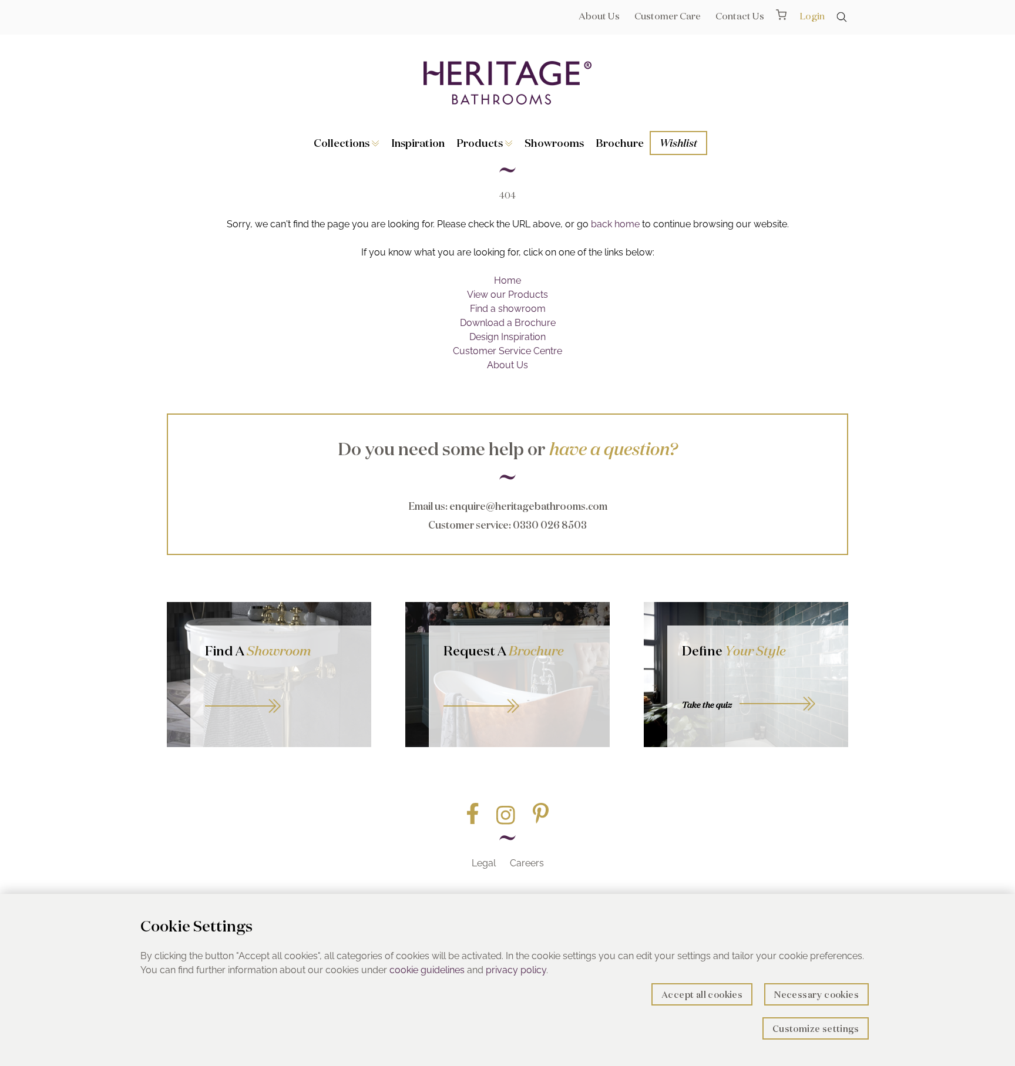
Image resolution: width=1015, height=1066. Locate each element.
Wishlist (678, 143)
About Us (599, 16)
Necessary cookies (816, 994)
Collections (343, 143)
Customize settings (815, 1028)
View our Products (507, 294)
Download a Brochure (508, 322)
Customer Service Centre (507, 351)
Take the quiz (707, 705)
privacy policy (516, 970)
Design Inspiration (507, 336)
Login (812, 16)
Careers (527, 863)
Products (480, 143)
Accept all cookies (701, 994)
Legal (484, 863)
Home (507, 280)
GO (281, 692)
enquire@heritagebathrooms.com (528, 506)
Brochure (620, 143)
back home (615, 224)
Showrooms (554, 143)
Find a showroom (508, 308)
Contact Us (739, 16)
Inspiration (418, 143)
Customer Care (667, 16)
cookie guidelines (427, 970)
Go (519, 692)
